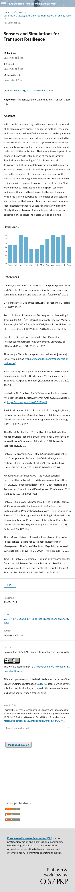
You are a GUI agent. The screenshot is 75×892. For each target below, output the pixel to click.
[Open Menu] (3, 3)
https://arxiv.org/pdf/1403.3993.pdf (27, 402)
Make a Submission (18, 744)
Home (7, 12)
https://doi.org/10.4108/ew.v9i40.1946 (31, 90)
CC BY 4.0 (41, 683)
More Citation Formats (18, 728)
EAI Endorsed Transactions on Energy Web (32, 3)
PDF (11, 585)
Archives (18, 12)
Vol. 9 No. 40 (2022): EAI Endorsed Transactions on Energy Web (37, 15)
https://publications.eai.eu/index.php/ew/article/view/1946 (34, 720)
